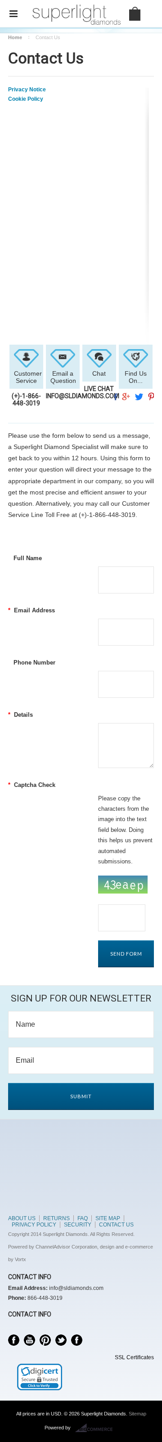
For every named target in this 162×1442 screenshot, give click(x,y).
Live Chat (99, 388)
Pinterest (45, 1340)
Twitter (61, 1340)
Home (15, 37)
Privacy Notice (27, 89)
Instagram (76, 1340)
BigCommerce (96, 1428)
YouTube (29, 1340)
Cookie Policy (25, 99)
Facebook (13, 1340)
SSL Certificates (134, 1357)
